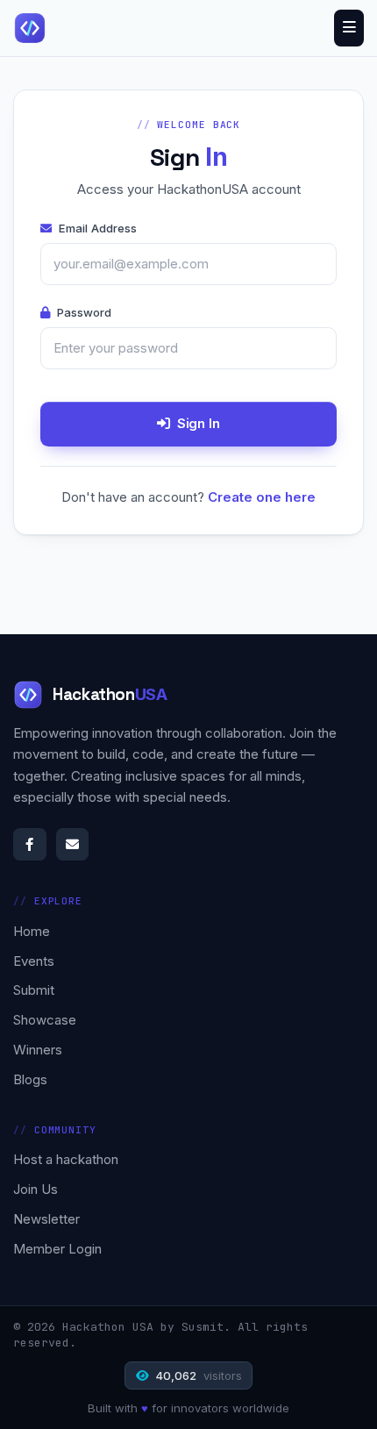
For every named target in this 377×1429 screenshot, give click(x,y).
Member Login (57, 1248)
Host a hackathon (65, 1159)
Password (84, 312)
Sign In (198, 423)
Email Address (98, 228)
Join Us (35, 1189)
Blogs (30, 1079)
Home (31, 931)
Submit (33, 990)
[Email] (72, 844)
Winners (37, 1049)
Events (33, 961)
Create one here (262, 497)
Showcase (44, 1019)
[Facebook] (29, 844)
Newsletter (46, 1219)
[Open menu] (349, 28)
